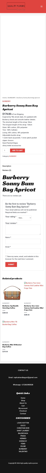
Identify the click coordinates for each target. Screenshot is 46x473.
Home (4, 98)
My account (23, 408)
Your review (11, 223)
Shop (23, 401)
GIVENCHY (23, 441)
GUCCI (23, 426)
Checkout (23, 411)
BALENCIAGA (23, 433)
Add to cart (17, 150)
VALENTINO (23, 451)
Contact (23, 414)
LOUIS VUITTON (23, 423)
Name (8, 237)
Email (8, 247)
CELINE (23, 446)
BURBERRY (11, 98)
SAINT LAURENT (23, 431)
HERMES (23, 438)
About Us (23, 403)
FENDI (23, 444)
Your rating (10, 217)
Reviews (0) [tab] (6, 170)
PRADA (23, 436)
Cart (23, 406)
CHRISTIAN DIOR (23, 428)
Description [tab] (6, 166)
